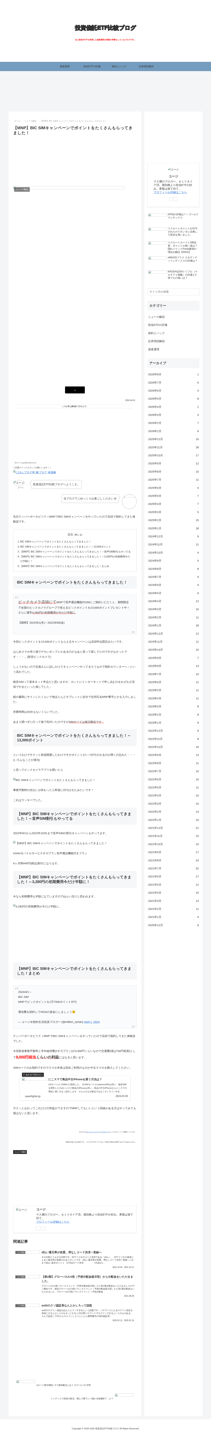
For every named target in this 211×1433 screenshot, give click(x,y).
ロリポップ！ (105, 1132)
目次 (70, 534)
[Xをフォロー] (43, 1228)
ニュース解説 (20, 1152)
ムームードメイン (93, 1132)
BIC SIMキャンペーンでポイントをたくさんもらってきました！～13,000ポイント (65, 546)
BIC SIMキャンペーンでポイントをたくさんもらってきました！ (55, 541)
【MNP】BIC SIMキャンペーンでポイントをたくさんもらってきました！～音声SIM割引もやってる (75, 551)
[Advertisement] (75, 159)
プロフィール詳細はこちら (53, 1221)
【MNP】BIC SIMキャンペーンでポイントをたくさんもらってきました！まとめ (64, 566)
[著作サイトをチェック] (38, 1228)
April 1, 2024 (92, 1022)
